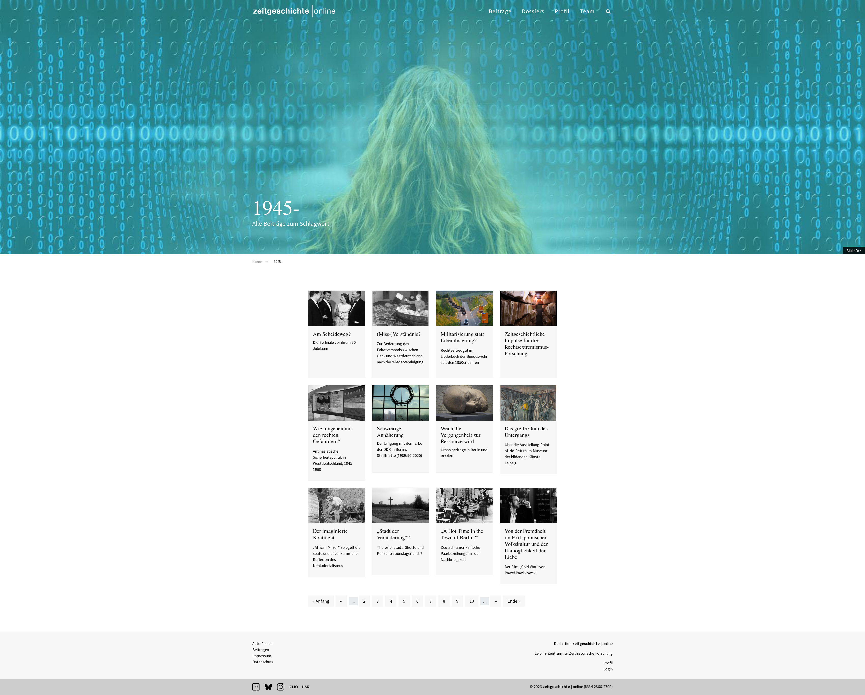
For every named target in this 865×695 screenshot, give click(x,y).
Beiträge (500, 11)
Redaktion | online (583, 643)
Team (587, 11)
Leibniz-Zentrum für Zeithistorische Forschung (574, 653)
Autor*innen (262, 643)
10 (473, 601)
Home (257, 261)
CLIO (293, 686)
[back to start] (294, 11)
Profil (562, 11)
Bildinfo (853, 250)
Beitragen (260, 649)
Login (608, 669)
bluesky (270, 686)
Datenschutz (262, 661)
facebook (258, 686)
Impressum (261, 655)
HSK (305, 686)
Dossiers (533, 11)
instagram (282, 686)
